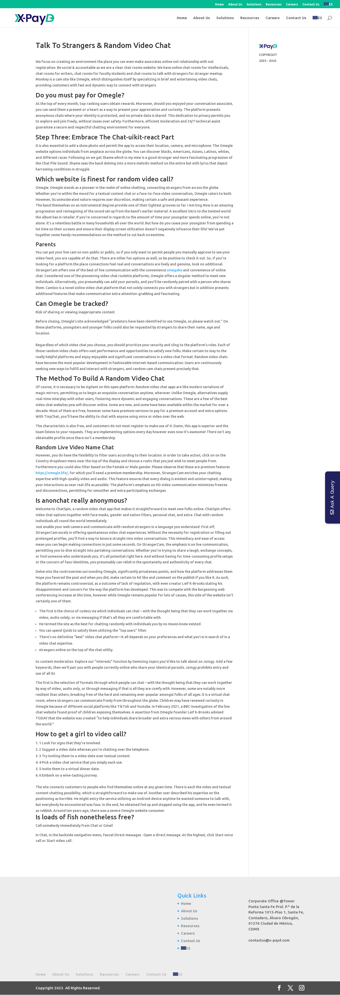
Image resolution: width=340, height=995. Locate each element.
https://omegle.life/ (52, 473)
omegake (174, 270)
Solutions (254, 4)
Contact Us (310, 4)
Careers (292, 4)
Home (219, 4)
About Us (235, 4)
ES (331, 4)
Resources (274, 4)
